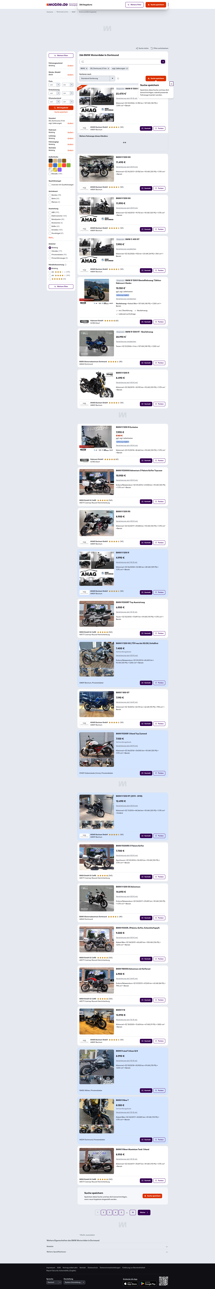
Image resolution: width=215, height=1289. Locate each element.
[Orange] (50, 165)
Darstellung (68, 1279)
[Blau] (55, 165)
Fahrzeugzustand (55, 63)
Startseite (50, 12)
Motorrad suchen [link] (62, 12)
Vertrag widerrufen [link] (70, 1268)
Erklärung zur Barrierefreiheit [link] (133, 1268)
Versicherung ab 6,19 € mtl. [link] (126, 98)
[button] (61, 64)
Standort (52, 118)
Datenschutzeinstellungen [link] (110, 1268)
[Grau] (59, 160)
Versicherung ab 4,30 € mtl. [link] (127, 167)
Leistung (52, 136)
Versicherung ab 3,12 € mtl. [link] (126, 562)
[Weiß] (68, 160)
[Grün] (68, 165)
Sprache (49, 1279)
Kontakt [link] (83, 1268)
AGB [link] (59, 1268)
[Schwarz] (50, 160)
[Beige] (55, 160)
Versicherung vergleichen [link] (126, 249)
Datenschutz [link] (93, 1268)
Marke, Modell (54, 72)
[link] (142, 48)
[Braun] (64, 160)
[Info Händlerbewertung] (66, 265)
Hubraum (52, 130)
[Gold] (55, 169)
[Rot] (64, 165)
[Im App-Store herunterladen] (131, 1283)
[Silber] (50, 169)
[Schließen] (171, 83)
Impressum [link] (50, 1268)
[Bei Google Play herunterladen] (148, 1283)
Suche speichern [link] (61, 112)
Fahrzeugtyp (54, 142)
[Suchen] (163, 62)
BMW (73, 12)
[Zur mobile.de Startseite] (67, 4)
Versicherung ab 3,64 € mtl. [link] (127, 702)
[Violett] (59, 169)
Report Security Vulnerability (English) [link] (61, 1271)
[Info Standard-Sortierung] (118, 78)
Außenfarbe (53, 157)
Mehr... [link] (51, 238)
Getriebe (52, 148)
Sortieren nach (85, 74)
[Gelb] (59, 165)
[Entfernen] (86, 68)
